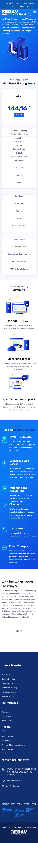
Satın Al (19, 115)
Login (12, 6)
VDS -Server (6, 675)
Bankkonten (6, 721)
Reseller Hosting (8, 679)
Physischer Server (9, 692)
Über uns (5, 712)
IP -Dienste (6, 740)
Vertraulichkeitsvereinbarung (13, 745)
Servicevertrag (7, 749)
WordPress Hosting (9, 688)
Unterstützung (24, 6)
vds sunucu (12, 837)
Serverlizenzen (7, 736)
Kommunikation (8, 716)
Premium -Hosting (9, 683)
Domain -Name (8, 697)
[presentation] (3, 87)
